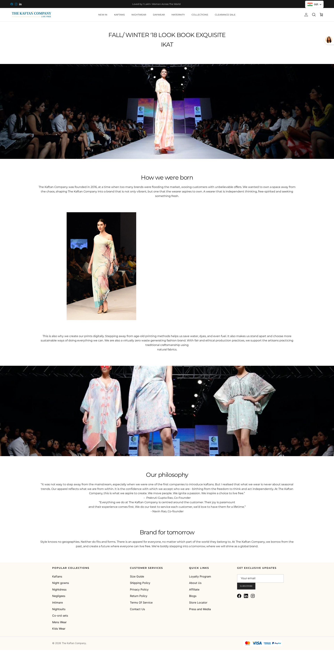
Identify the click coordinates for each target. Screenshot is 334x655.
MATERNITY (178, 14)
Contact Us (137, 609)
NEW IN (102, 14)
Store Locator (198, 602)
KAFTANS (119, 14)
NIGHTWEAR (139, 14)
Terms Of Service (141, 602)
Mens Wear (59, 622)
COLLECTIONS (200, 14)
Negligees (58, 596)
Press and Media (200, 609)
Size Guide (137, 576)
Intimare (57, 602)
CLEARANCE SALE (225, 14)
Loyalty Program (200, 576)
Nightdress (59, 589)
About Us (195, 583)
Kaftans (57, 576)
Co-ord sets (60, 615)
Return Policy (138, 596)
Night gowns (60, 583)
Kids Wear (58, 628)
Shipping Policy (140, 583)
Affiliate (194, 589)
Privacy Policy (139, 589)
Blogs (192, 596)
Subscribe (246, 586)
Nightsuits (58, 609)
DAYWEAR (159, 14)
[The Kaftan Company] (31, 14)
